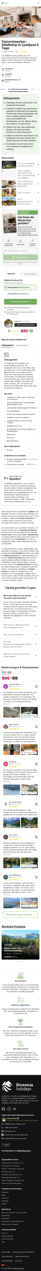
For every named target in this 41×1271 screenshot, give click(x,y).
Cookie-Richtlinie (7, 1261)
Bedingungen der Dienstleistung (23, 1252)
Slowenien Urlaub (18, 1268)
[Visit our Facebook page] (3, 1109)
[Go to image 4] (21, 35)
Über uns (5, 1233)
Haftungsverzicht (7, 1256)
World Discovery (24, 1151)
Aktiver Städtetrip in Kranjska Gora (13, 1180)
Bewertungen (6, 1252)
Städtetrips (5, 1201)
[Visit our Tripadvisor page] (14, 1109)
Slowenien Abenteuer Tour (10, 1177)
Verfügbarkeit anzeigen (19, 302)
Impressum (18, 1261)
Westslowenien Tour (8, 1172)
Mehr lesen (7, 704)
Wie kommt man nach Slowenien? (12, 1221)
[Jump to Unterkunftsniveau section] (20, 80)
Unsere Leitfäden (7, 1236)
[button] (21, 51)
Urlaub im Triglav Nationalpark (11, 1183)
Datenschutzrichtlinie (22, 1256)
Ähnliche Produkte (14, 926)
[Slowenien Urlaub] (20, 1086)
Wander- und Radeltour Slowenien (13, 1169)
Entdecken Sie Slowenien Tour (12, 1174)
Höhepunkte (6, 1215)
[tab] (11, 274)
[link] (20, 1127)
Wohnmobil (5, 1198)
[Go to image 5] (22, 35)
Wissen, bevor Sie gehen (10, 1224)
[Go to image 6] (24, 35)
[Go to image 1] (16, 35)
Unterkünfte (5, 1218)
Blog (3, 1242)
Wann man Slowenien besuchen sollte (14, 1212)
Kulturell (4, 1204)
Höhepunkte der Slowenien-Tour (12, 1163)
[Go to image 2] (18, 35)
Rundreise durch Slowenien (11, 1166)
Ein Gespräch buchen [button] (27, 325)
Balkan (4, 1195)
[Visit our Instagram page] (9, 1109)
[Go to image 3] (19, 35)
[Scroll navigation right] (39, 90)
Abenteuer (5, 1192)
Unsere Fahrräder (7, 1239)
